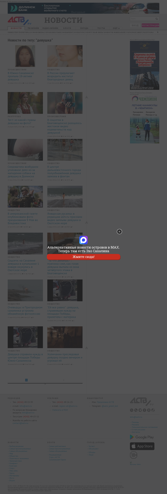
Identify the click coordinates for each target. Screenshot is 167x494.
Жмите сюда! (83, 257)
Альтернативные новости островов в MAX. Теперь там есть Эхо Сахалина (83, 249)
